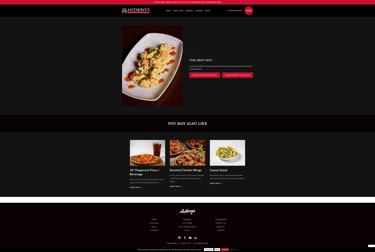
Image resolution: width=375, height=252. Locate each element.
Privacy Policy (172, 243)
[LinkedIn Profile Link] (195, 237)
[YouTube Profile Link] (190, 237)
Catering (199, 11)
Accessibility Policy (201, 243)
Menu (168, 11)
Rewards (189, 11)
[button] (179, 237)
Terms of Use (185, 243)
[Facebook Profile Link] (184, 237)
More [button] (207, 11)
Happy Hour (178, 11)
